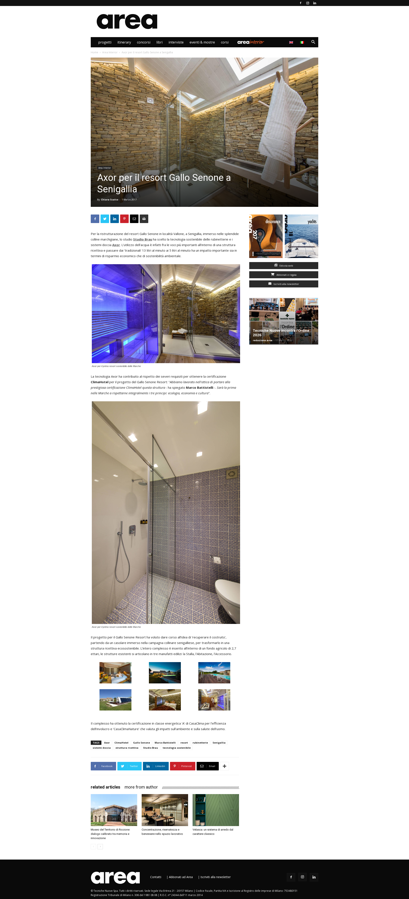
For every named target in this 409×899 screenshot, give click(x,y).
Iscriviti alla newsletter (286, 284)
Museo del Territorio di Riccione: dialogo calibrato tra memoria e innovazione (110, 834)
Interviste (176, 42)
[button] (313, 43)
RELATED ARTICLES (105, 787)
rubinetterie (200, 742)
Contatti (155, 877)
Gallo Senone (141, 742)
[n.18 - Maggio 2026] (301, 237)
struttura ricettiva (126, 747)
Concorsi (143, 42)
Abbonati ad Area (181, 877)
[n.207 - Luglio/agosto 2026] (266, 237)
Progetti (104, 42)
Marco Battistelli (165, 742)
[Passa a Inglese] (291, 42)
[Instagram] (307, 3)
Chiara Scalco (109, 199)
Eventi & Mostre (202, 42)
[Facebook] (300, 3)
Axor (107, 742)
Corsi (225, 42)
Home (94, 52)
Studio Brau (150, 747)
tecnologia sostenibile (177, 747)
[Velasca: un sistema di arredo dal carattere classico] (216, 810)
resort (184, 742)
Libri (159, 42)
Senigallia (219, 742)
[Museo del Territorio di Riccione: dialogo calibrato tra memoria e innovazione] (114, 810)
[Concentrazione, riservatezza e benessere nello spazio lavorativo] (165, 810)
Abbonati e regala (286, 274)
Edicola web (286, 265)
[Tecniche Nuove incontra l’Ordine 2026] (283, 321)
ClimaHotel (121, 742)
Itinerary (124, 42)
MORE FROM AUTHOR (141, 787)
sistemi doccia (102, 747)
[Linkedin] (314, 3)
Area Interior (251, 42)
